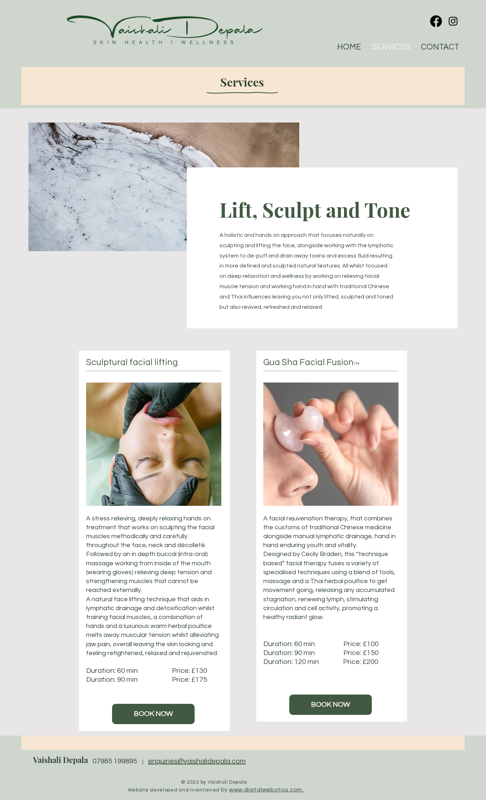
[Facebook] (436, 21)
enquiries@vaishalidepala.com (197, 761)
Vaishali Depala (60, 759)
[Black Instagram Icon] (453, 21)
